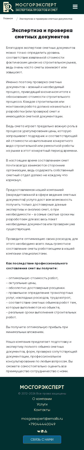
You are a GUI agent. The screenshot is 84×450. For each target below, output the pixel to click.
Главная (8, 18)
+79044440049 (42, 424)
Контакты (42, 410)
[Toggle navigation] (75, 7)
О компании (42, 399)
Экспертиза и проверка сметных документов (45, 18)
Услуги (42, 404)
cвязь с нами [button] (42, 439)
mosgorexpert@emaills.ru (42, 418)
